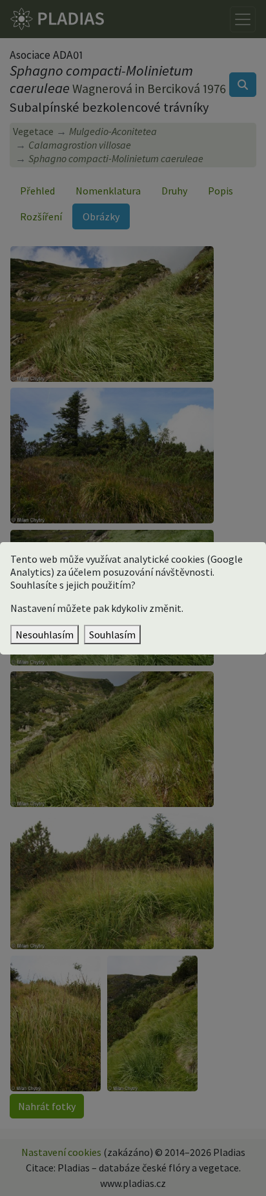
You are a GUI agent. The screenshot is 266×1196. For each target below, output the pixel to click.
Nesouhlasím (44, 634)
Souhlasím (112, 634)
